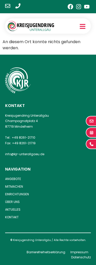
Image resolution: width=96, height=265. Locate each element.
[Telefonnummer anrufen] (17, 5)
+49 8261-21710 (23, 137)
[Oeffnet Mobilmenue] (82, 26)
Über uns (12, 202)
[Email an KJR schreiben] (7, 5)
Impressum (79, 252)
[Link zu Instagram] (78, 7)
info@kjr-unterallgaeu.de (24, 154)
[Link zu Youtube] (87, 7)
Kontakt (12, 217)
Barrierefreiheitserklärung (46, 252)
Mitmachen (14, 186)
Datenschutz (81, 257)
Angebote (13, 179)
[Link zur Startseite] (31, 26)
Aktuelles (12, 209)
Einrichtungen (17, 194)
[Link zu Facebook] (70, 7)
